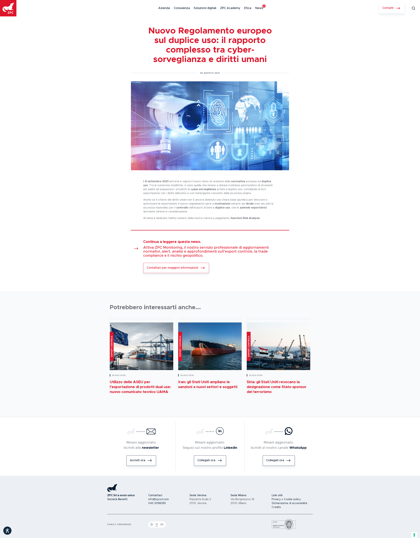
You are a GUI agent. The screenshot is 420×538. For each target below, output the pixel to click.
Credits (276, 507)
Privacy (276, 499)
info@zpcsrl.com (158, 499)
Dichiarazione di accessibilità (289, 503)
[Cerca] (413, 8)
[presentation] (414, 535)
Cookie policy (292, 499)
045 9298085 (157, 503)
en (161, 524)
